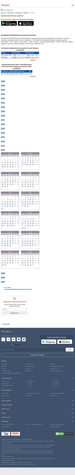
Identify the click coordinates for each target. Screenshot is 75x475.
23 (25, 164)
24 (27, 164)
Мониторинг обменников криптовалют (11, 373)
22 (12, 164)
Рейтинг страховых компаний (57, 424)
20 (7, 164)
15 (12, 162)
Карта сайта (6, 324)
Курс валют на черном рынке (57, 393)
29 (12, 166)
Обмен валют (5, 393)
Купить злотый (53, 395)
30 (5, 186)
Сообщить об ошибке (37, 355)
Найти (70, 349)
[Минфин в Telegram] (8, 339)
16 (25, 162)
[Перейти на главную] (5, 5)
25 (2, 166)
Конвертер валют (5, 370)
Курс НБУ (3, 366)
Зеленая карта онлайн (7, 424)
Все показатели (8, 10)
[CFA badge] (25, 434)
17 (27, 162)
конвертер (33, 60)
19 (5, 164)
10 (27, 160)
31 (7, 186)
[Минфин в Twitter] (13, 339)
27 (7, 166)
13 (7, 162)
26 (5, 166)
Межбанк (3, 368)
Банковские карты (30, 366)
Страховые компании (55, 426)
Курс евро (52, 364)
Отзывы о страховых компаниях (34, 424)
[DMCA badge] (64, 434)
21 (10, 164)
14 (10, 162)
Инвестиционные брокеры (56, 366)
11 (2, 162)
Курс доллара (29, 364)
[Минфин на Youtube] (24, 339)
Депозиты (28, 368)
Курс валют (4, 364)
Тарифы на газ (53, 368)
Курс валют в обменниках (32, 393)
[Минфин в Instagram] (18, 339)
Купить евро (29, 395)
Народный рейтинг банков (56, 370)
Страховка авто (5, 426)
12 (5, 162)
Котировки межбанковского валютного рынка (18, 289)
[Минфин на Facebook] (3, 339)
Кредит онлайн (29, 370)
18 (2, 164)
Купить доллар (5, 395)
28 (10, 166)
